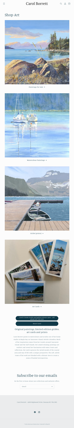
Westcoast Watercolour (34, 424)
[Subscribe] (52, 386)
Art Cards (36, 306)
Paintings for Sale (36, 87)
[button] (4, 4)
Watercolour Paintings (36, 160)
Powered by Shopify (45, 424)
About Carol (37, 323)
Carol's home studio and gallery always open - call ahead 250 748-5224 (37, 318)
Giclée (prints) (35, 233)
